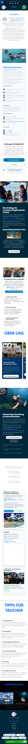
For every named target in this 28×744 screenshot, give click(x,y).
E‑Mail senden (9, 511)
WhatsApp (14, 164)
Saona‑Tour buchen (14, 251)
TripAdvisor (21, 735)
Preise (14, 723)
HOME (14, 7)
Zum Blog (7, 590)
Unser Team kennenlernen (11, 376)
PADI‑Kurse (14, 725)
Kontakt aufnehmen (14, 160)
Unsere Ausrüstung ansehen (14, 437)
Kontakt (14, 728)
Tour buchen (14, 441)
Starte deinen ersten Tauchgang (14, 291)
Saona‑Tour (14, 727)
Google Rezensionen (10, 735)
